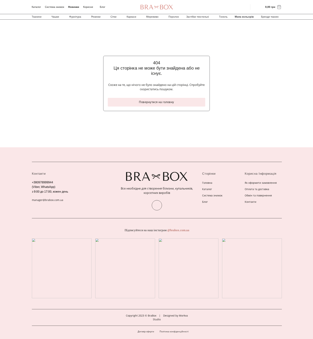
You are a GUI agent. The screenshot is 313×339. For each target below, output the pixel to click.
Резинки (96, 16)
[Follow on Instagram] (157, 205)
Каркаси (131, 16)
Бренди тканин (270, 16)
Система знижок (54, 6)
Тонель (223, 16)
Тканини (36, 16)
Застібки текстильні (197, 16)
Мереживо (152, 16)
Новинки (73, 6)
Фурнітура (75, 16)
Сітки (113, 16)
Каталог (36, 6)
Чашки (55, 16)
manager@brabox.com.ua (47, 200)
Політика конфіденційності (174, 331)
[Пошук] (245, 7)
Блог (102, 6)
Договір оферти (146, 331)
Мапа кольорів (244, 16)
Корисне (88, 6)
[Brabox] (156, 7)
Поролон (173, 16)
